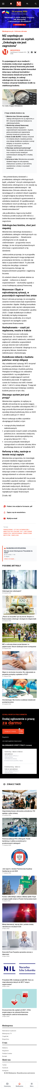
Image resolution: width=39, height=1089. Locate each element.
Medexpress (15, 50)
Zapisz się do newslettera (16, 512)
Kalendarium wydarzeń (9, 1030)
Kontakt (4, 1056)
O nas (4, 1043)
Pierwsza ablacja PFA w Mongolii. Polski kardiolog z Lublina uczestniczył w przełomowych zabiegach (16, 841)
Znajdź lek (5, 1036)
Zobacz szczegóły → (9, 559)
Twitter (4, 1065)
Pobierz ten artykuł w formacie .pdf (19, 506)
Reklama (5, 1048)
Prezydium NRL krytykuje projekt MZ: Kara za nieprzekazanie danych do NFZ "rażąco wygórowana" (17, 982)
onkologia (15, 535)
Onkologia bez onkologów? (11, 591)
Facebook (5, 1068)
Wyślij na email (12, 518)
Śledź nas (6, 1060)
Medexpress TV (7, 1033)
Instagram (5, 1070)
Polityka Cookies (7, 1053)
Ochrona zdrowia (20, 31)
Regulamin (5, 737)
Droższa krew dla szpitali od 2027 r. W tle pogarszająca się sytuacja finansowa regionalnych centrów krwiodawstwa (16, 1012)
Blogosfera (5, 1039)
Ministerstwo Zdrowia (11, 531)
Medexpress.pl (7, 31)
